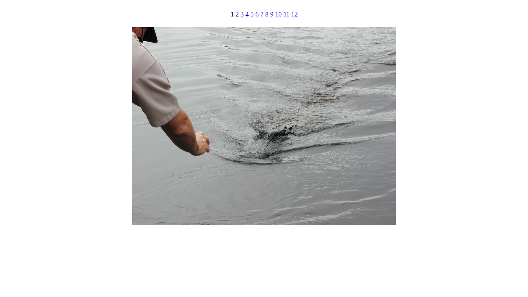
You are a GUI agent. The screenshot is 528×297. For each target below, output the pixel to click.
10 (278, 14)
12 (294, 14)
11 (286, 14)
